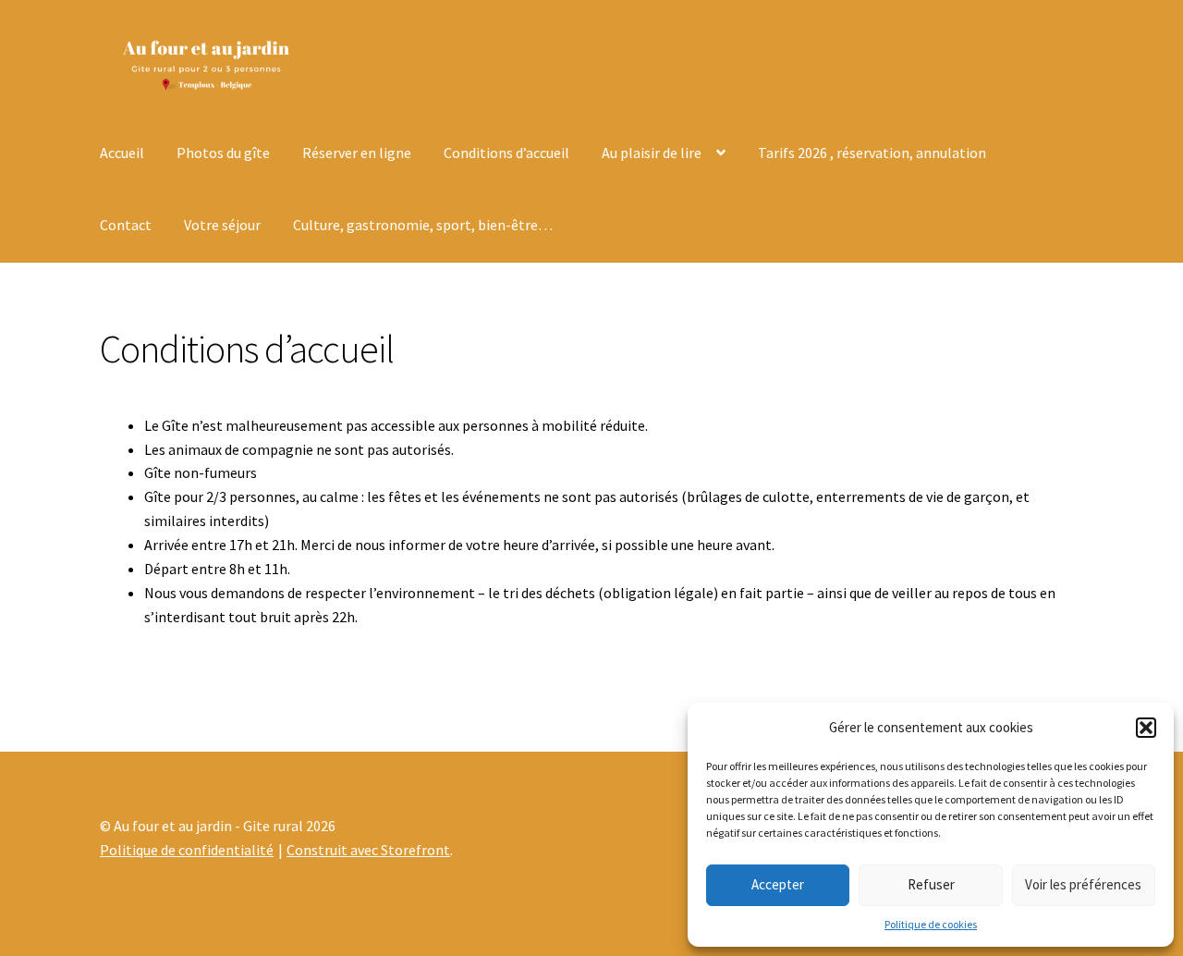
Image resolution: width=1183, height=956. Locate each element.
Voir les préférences (1083, 884)
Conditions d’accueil (506, 152)
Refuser (931, 884)
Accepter (777, 884)
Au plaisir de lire (651, 152)
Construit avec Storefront (368, 849)
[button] (1146, 727)
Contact (126, 224)
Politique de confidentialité (187, 849)
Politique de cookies (930, 924)
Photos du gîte (223, 152)
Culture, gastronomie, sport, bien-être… (423, 224)
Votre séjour (222, 224)
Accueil (122, 152)
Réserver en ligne (356, 152)
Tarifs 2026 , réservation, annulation (872, 152)
